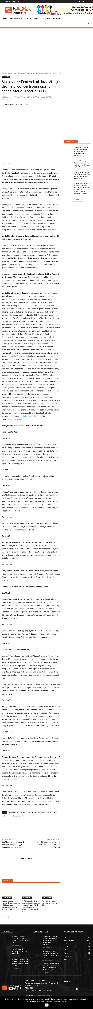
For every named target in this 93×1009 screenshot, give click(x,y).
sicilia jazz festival (17, 816)
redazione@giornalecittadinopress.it (46, 995)
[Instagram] (82, 1)
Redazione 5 (9, 104)
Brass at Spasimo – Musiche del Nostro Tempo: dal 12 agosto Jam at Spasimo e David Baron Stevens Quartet (11, 905)
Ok (47, 1005)
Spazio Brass (12, 73)
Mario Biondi (46, 812)
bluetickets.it (50, 230)
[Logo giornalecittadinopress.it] (18, 10)
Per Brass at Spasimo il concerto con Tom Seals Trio (50, 903)
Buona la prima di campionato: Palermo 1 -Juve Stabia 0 (20, 951)
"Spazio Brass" (14, 812)
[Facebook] (79, 1)
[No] (90, 1002)
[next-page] (7, 917)
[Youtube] (86, 1)
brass (23, 812)
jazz (28, 812)
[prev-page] (3, 917)
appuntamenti (6, 897)
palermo (5, 816)
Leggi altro (76, 200)
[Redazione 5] (3, 104)
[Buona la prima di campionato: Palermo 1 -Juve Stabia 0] (6, 951)
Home (4, 73)
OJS (54, 812)
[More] (44, 110)
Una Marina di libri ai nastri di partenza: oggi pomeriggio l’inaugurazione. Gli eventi (13, 844)
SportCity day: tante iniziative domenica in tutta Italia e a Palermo (48, 844)
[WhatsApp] (38, 110)
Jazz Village (36, 812)
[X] (27, 110)
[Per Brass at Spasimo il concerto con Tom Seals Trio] (51, 892)
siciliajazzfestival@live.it (20, 230)
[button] (88, 24)
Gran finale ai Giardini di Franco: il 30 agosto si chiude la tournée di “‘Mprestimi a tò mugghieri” (81, 152)
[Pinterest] (32, 110)
